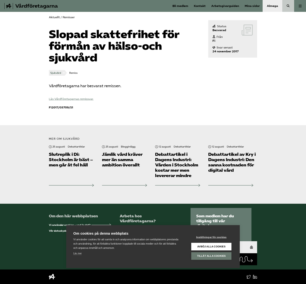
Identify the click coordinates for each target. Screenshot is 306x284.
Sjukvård (55, 72)
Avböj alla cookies (211, 246)
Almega (272, 6)
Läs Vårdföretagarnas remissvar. (71, 99)
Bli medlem (180, 6)
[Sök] (288, 6)
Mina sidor (252, 6)
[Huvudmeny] (300, 6)
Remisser (69, 17)
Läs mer (77, 253)
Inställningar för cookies (211, 237)
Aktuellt (54, 17)
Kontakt (200, 6)
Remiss (73, 72)
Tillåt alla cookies (211, 256)
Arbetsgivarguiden (225, 6)
